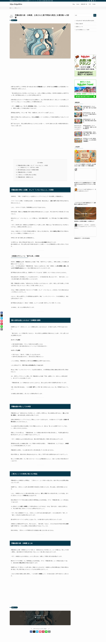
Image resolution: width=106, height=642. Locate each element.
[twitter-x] (88, 1)
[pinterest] (92, 1)
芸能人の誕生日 (79, 23)
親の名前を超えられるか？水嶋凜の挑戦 (28, 169)
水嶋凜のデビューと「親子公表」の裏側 (29, 167)
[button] (31, 632)
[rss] (93, 1)
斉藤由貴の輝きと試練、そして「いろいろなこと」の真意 (33, 165)
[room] (90, 1)
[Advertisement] (40, 71)
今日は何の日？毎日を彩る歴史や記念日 (85, 20)
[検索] (95, 1)
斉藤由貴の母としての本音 (25, 172)
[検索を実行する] (94, 15)
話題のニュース (79, 26)
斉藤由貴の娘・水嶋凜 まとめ (25, 177)
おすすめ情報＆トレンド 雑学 (82, 29)
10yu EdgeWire (16, 4)
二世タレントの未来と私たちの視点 (27, 174)
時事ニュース (14, 20)
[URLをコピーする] (49, 632)
